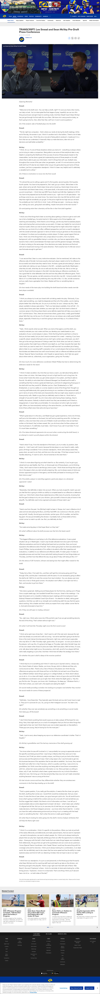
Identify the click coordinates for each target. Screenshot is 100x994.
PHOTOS (62, 938)
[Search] (70, 16)
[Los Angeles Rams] (50, 980)
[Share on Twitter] (72, 39)
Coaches (6, 946)
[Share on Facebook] (69, 39)
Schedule (19, 938)
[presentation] (97, 927)
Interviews (48, 947)
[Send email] (75, 39)
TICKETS (77, 938)
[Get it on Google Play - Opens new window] (55, 974)
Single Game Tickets (77, 947)
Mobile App (33, 948)
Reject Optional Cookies (76, 988)
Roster (6, 941)
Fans (63, 955)
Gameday (63, 950)
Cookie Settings (63, 988)
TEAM (6, 938)
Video (48, 938)
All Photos (62, 941)
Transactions (6, 958)
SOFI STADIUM (93, 938)
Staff (7, 948)
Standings (20, 945)
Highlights (48, 950)
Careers (6, 960)
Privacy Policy (33, 992)
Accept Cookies (89, 988)
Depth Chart (6, 943)
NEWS (33, 938)
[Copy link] (78, 38)
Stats (6, 951)
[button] (50, 71)
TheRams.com (28, 37)
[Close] (97, 988)
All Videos (48, 941)
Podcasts (34, 951)
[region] (50, 988)
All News (34, 941)
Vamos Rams (33, 946)
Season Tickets (77, 945)
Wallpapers (62, 964)
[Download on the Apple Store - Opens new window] (44, 973)
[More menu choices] (50, 16)
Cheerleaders (48, 952)
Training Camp (34, 958)
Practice (62, 952)
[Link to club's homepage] (4, 16)
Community (33, 943)
